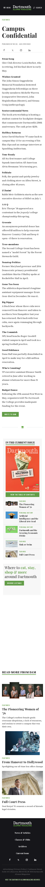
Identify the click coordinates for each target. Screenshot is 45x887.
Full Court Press (27, 554)
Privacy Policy (20, 869)
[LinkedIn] (30, 50)
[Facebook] (4, 50)
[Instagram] (21, 50)
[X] (12, 50)
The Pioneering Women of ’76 (26, 505)
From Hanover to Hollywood (22, 762)
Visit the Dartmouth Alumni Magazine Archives (22, 879)
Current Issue (22, 853)
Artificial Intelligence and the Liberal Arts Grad (28, 519)
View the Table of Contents (22, 494)
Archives (22, 846)
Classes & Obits (22, 839)
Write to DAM (10, 414)
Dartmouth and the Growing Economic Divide (28, 533)
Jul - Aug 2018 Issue (23, 44)
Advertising (8, 869)
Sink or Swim (25, 544)
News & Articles (22, 833)
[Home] (22, 7)
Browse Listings (14, 583)
